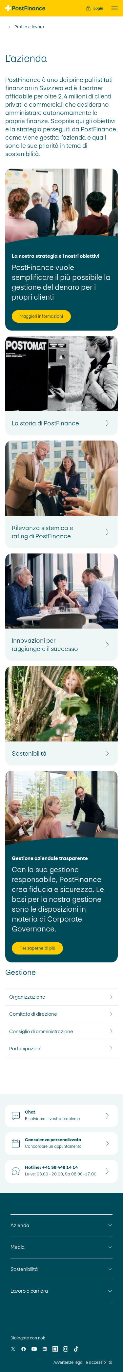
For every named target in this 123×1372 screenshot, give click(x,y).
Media (17, 1247)
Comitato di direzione (33, 1014)
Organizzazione (27, 997)
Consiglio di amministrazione (41, 1031)
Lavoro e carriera (29, 1291)
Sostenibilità (24, 1269)
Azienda (19, 1225)
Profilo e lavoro (29, 27)
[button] (112, 8)
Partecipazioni (25, 1048)
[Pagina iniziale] (25, 8)
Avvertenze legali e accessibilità (83, 1362)
